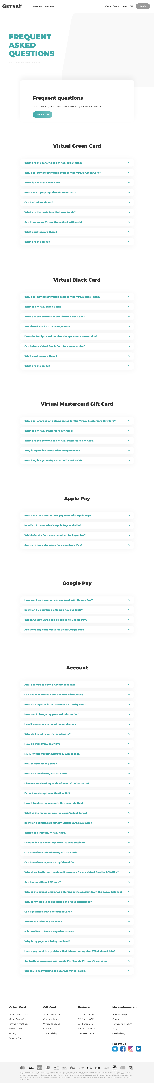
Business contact (87, 1033)
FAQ (114, 1028)
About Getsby (119, 1014)
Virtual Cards (112, 6)
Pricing (12, 1033)
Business (49, 6)
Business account (87, 1028)
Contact (41, 114)
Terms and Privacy (122, 1024)
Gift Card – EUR (86, 1014)
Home (11, 62)
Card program (85, 1024)
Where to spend (52, 1024)
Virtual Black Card (18, 1019)
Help (124, 6)
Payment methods (18, 1024)
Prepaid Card (16, 1038)
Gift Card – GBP (86, 1019)
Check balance (51, 1019)
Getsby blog (118, 1033)
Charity (47, 1028)
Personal (37, 6)
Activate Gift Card (52, 1014)
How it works (15, 1028)
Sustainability (50, 1033)
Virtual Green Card (18, 1014)
